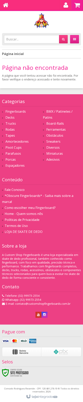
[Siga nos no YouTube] (38, 315)
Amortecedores (17, 141)
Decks (10, 117)
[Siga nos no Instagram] (45, 315)
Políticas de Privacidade (22, 220)
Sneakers (53, 141)
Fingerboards (15, 111)
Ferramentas (56, 129)
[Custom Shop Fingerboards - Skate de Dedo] (41, 21)
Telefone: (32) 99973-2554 (21, 296)
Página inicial (13, 54)
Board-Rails (55, 123)
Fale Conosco (15, 189)
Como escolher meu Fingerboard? (30, 208)
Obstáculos (54, 135)
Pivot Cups (13, 147)
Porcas (10, 159)
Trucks (10, 123)
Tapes (10, 135)
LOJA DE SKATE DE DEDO (24, 232)
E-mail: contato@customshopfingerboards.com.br (38, 304)
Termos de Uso (16, 226)
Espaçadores (15, 165)
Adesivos (53, 159)
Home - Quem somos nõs (24, 214)
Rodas (10, 129)
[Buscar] (63, 39)
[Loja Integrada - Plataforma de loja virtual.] (41, 397)
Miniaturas (54, 153)
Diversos (53, 147)
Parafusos (13, 153)
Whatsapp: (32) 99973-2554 (22, 300)
